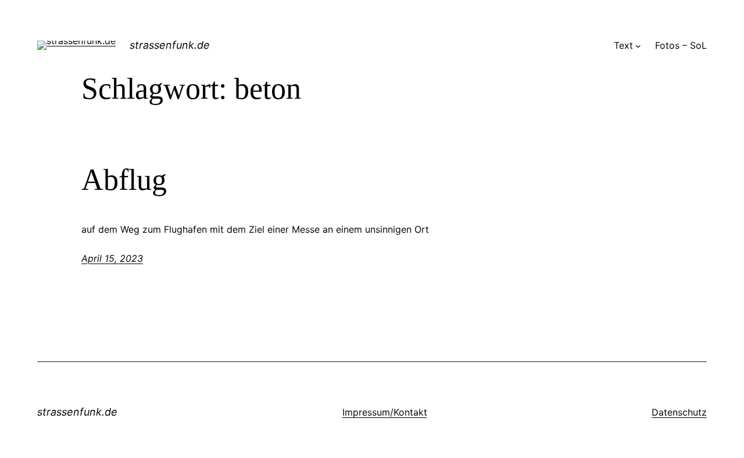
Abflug (124, 179)
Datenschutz (679, 412)
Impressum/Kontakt (384, 412)
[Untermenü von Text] (638, 46)
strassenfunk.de (170, 45)
